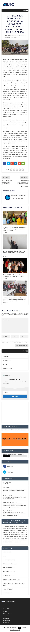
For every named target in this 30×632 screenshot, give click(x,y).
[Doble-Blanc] (15, 446)
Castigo (7, 483)
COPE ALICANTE (7, 593)
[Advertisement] (15, 412)
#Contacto (6, 622)
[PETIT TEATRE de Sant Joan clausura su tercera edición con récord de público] (15, 265)
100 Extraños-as (7, 368)
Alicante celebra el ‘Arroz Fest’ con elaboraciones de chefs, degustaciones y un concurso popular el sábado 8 (14, 505)
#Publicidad (6, 618)
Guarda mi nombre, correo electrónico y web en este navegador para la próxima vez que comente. (15, 341)
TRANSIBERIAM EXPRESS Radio (11, 580)
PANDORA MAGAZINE (9, 576)
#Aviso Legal (6, 620)
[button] (24, 10)
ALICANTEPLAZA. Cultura (10, 572)
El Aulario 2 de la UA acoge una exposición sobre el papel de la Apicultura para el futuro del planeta (15, 229)
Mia (4, 487)
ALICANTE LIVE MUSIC (9, 560)
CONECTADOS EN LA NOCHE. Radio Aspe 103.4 (14, 584)
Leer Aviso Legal (15, 630)
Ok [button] (19, 628)
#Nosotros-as (6, 616)
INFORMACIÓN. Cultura (9, 568)
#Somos (5, 611)
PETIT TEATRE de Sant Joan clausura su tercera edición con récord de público (14, 275)
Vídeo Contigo (6, 360)
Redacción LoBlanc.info (18, 35)
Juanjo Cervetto (7, 502)
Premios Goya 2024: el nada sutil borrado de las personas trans (14, 497)
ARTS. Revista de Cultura (9, 564)
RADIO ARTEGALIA (8, 589)
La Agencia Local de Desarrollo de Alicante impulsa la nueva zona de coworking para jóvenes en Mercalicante (15, 490)
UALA (4, 556)
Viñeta (5, 364)
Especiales (6, 356)
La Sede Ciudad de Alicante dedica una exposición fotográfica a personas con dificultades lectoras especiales (14, 252)
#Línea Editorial (7, 614)
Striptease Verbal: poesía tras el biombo (13, 454)
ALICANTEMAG (7, 552)
